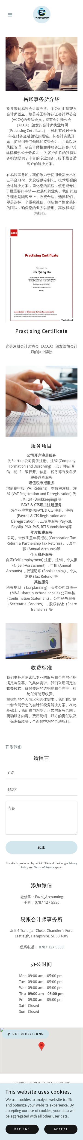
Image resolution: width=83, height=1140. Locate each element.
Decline (22, 1129)
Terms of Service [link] (44, 867)
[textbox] (41, 772)
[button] (11, 14)
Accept (61, 1129)
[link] (41, 15)
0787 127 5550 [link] (51, 947)
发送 (41, 847)
